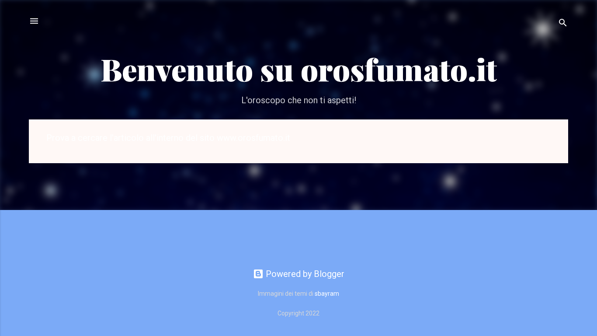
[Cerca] (563, 23)
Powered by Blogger (304, 274)
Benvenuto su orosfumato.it (299, 68)
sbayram (327, 293)
